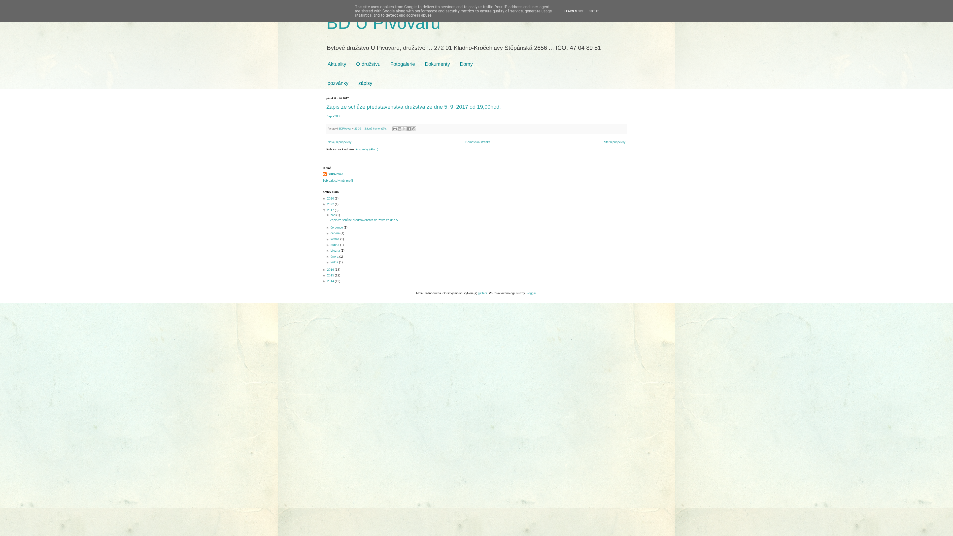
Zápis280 (333, 116)
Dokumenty (437, 64)
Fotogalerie (402, 64)
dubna (335, 245)
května (335, 239)
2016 (331, 269)
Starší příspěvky (614, 142)
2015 (331, 275)
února (335, 256)
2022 (331, 204)
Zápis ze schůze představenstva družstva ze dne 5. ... (366, 220)
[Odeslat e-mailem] (394, 128)
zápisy (365, 83)
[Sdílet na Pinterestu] (413, 128)
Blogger (531, 293)
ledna (335, 262)
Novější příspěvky (339, 142)
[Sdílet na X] (404, 128)
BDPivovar (335, 174)
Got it (593, 11)
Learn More (573, 11)
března (336, 250)
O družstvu (368, 64)
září (333, 215)
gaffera (482, 293)
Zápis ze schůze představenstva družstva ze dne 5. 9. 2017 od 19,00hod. (413, 107)
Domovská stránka (477, 142)
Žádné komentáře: (376, 128)
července (337, 227)
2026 (331, 198)
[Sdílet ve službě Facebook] (409, 128)
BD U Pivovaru (383, 23)
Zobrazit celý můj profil (338, 180)
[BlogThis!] (399, 128)
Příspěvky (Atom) (366, 149)
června (335, 233)
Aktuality (337, 64)
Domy (466, 64)
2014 (331, 281)
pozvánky (338, 83)
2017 (331, 210)
